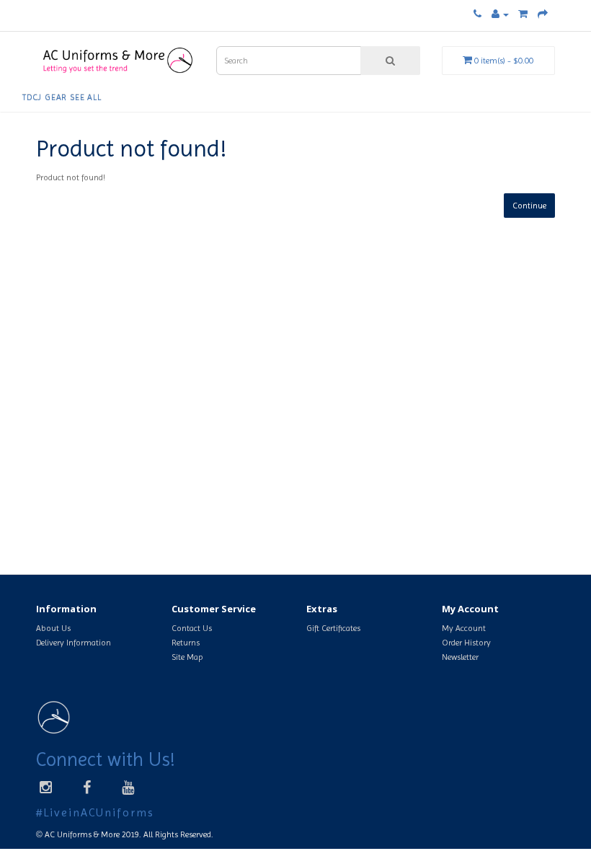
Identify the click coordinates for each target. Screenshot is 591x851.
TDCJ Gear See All (62, 97)
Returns (186, 643)
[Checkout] (543, 14)
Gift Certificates (333, 628)
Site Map (187, 657)
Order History (466, 643)
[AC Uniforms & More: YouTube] (127, 787)
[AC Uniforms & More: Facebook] (86, 787)
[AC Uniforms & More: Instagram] (51, 787)
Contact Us (192, 628)
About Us (53, 628)
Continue (529, 205)
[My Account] (501, 14)
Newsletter (460, 657)
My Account (464, 628)
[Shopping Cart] (523, 14)
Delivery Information (73, 643)
